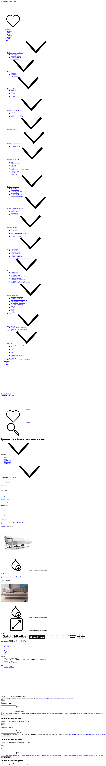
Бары (12, 162)
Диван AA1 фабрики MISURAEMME (12, 523)
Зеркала (9, 330)
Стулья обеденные (16, 57)
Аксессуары (10, 343)
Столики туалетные (16, 115)
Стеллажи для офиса (16, 236)
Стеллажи (13, 166)
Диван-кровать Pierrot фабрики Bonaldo (13, 577)
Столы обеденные (16, 56)
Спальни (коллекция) (17, 301)
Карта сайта (7, 654)
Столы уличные (15, 253)
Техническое (14, 273)
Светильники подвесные (18, 279)
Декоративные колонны (17, 355)
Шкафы (13, 312)
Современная (14, 214)
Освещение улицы (16, 275)
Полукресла (14, 54)
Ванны (12, 210)
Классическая (14, 213)
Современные (14, 76)
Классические (14, 74)
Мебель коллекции (12, 295)
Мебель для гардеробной (14, 143)
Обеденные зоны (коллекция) (19, 300)
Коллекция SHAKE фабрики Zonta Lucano (19, 359)
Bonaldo (6, 457)
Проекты (6, 362)
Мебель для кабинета (13, 187)
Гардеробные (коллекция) (18, 303)
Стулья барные (15, 59)
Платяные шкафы (16, 146)
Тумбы (12, 310)
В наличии (7, 38)
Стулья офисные (15, 232)
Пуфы (12, 95)
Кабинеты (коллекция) (17, 304)
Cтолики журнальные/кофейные (20, 169)
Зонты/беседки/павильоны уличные (21, 258)
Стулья (12, 309)
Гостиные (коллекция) (17, 297)
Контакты (7, 364)
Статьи (9, 32)
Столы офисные (15, 230)
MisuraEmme (7, 460)
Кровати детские (15, 130)
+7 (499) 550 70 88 (6, 394)
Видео (9, 34)
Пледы (12, 347)
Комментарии (20, 711)
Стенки (13, 168)
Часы (12, 346)
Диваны (13, 92)
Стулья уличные (15, 255)
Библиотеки (14, 188)
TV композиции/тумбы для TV (19, 160)
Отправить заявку (5, 714)
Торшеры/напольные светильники (20, 282)
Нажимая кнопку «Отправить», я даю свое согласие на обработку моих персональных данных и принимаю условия (54, 713)
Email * (18, 754)
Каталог (6, 40)
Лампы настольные (16, 278)
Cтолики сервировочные (18, 171)
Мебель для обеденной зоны (15, 53)
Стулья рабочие (15, 193)
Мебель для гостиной (13, 159)
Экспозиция (7, 646)
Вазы (12, 352)
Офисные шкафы (15, 235)
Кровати (13, 113)
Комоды (13, 112)
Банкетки (13, 90)
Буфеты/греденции (16, 163)
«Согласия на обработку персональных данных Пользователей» (87, 713)
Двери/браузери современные (19, 329)
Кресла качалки (15, 97)
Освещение (10, 270)
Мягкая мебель (11, 89)
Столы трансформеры (17, 196)
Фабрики (6, 361)
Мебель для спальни (13, 110)
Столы (12, 307)
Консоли (13, 172)
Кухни (9, 71)
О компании (7, 29)
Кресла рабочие (15, 190)
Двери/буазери (11, 326)
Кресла (13, 93)
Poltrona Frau (7, 462)
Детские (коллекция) (16, 298)
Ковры (9, 313)
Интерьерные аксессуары (18, 345)
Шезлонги (13, 96)
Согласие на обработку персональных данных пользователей (56, 698)
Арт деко (13, 73)
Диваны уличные (15, 250)
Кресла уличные (15, 252)
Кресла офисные (15, 229)
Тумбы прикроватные (17, 116)
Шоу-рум (9, 37)
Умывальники (15, 211)
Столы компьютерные (17, 194)
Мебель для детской (12, 129)
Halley (5, 459)
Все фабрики (7, 463)
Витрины (13, 165)
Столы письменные (16, 191)
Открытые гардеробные (17, 145)
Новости (9, 31)
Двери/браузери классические (19, 327)
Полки (12, 349)
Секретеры (14, 174)
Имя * (18, 706)
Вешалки (13, 350)
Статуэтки (13, 358)
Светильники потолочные (18, 281)
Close (2, 699)
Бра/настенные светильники (19, 276)
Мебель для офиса (12, 227)
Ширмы (13, 353)
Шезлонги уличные (16, 256)
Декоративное (15, 272)
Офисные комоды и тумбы (18, 233)
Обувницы (14, 356)
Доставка (10, 35)
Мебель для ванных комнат (15, 208)
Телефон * (19, 708)
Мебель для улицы (12, 249)
